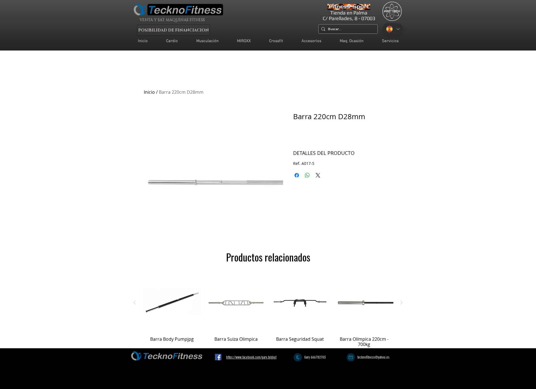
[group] (268, 310)
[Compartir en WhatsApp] (307, 175)
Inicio (149, 92)
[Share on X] (318, 175)
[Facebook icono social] (218, 357)
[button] (390, 41)
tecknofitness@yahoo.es (373, 357)
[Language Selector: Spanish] (392, 29)
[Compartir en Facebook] (296, 175)
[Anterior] (134, 302)
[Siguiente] (401, 302)
